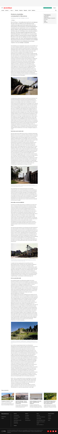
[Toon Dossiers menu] (9, 10)
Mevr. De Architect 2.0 (40, 424)
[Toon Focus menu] (13, 10)
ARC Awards (27, 418)
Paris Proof (38, 415)
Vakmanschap (39, 418)
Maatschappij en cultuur (17, 420)
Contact (2, 418)
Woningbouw (16, 418)
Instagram (49, 418)
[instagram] (50, 431)
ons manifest (25, 430)
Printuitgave (27, 415)
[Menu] (2, 8)
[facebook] (48, 431)
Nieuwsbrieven (5, 413)
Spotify (49, 420)
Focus (38, 413)
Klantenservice (3, 416)
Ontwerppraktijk (16, 415)
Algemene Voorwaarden (26, 431)
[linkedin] (53, 431)
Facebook (49, 415)
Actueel (15, 425)
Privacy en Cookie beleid (35, 431)
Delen (14, 20)
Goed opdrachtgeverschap (41, 420)
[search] (56, 10)
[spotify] (56, 431)
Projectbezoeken (28, 420)
